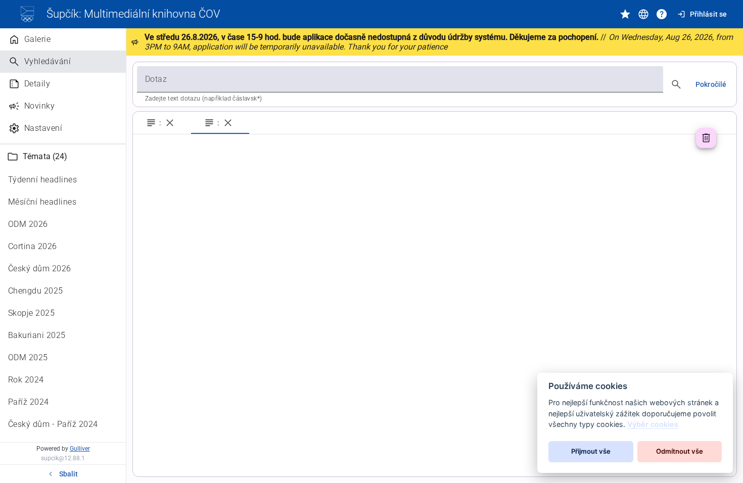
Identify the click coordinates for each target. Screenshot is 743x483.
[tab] (162, 123)
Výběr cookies (652, 424)
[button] (63, 156)
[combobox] (400, 79)
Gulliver (80, 448)
